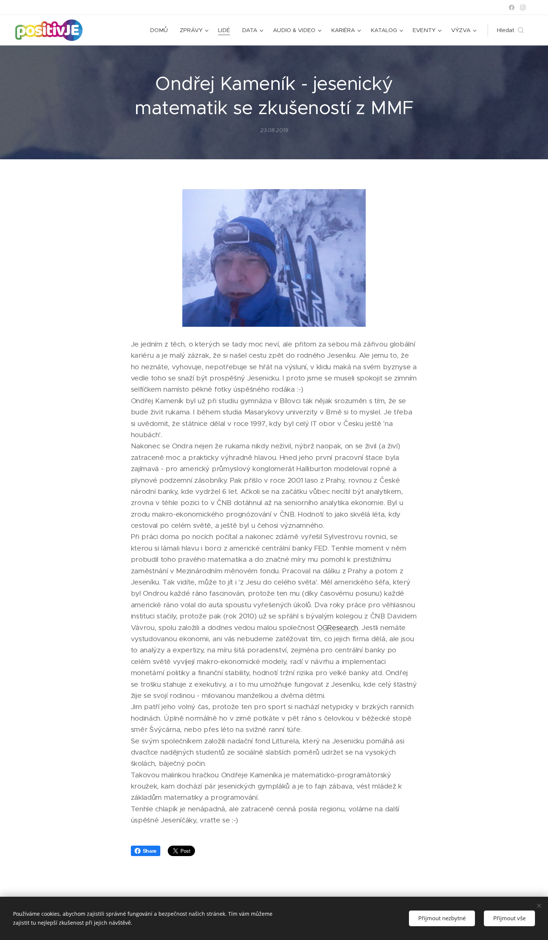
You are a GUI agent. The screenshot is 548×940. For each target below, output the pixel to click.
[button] (510, 30)
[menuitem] (161, 30)
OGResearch (337, 627)
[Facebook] (511, 7)
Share (150, 851)
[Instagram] (522, 7)
